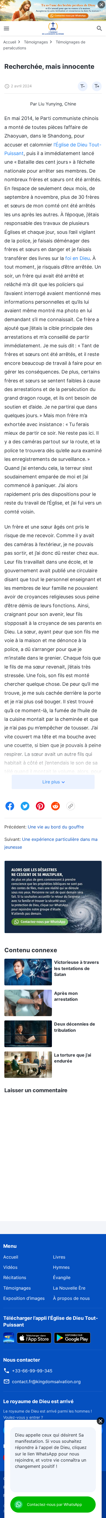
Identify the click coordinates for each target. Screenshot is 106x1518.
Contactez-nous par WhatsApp (54, 1504)
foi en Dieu (77, 258)
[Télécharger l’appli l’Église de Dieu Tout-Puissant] (8, 1337)
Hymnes (61, 1267)
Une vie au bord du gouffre (56, 827)
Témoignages (36, 42)
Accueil (9, 42)
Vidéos (10, 1267)
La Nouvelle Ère (69, 1288)
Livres (59, 1257)
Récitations (14, 1277)
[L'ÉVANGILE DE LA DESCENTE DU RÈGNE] (53, 28)
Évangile (61, 1277)
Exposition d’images (24, 1298)
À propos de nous (71, 1298)
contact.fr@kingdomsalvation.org (46, 1381)
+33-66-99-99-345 (32, 1370)
